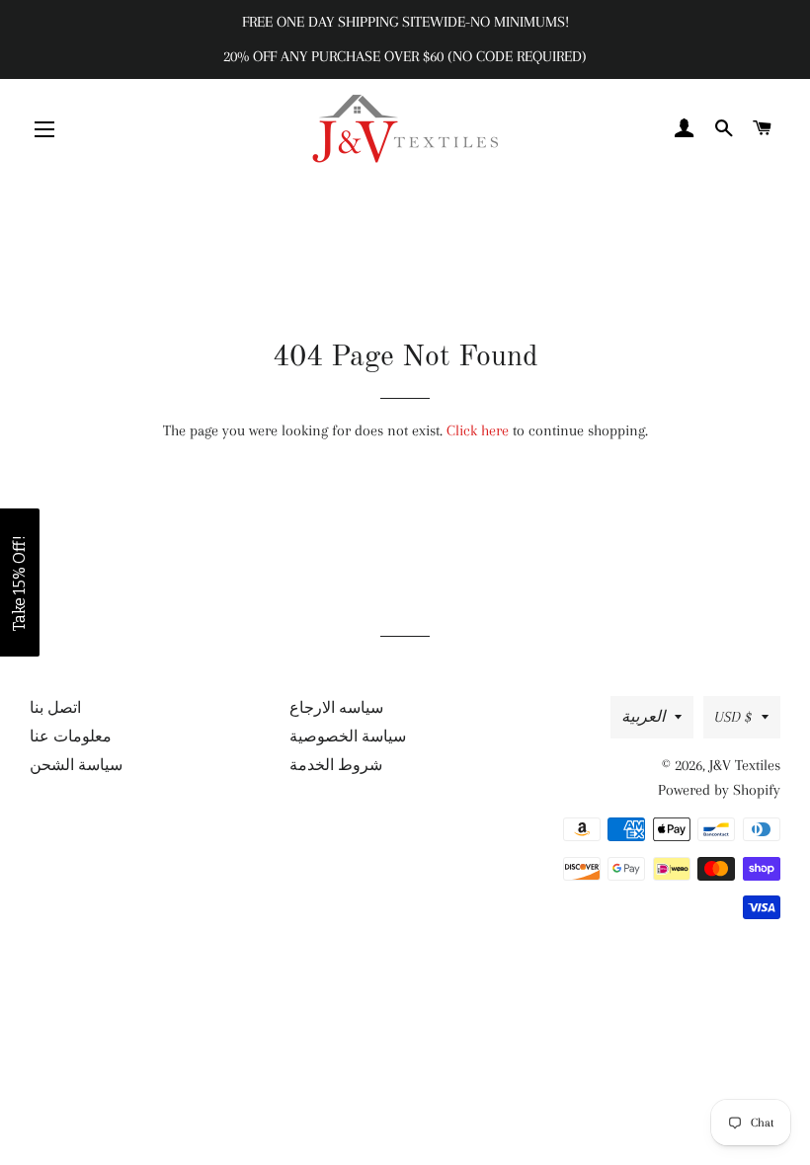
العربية (643, 717)
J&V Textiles (744, 765)
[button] (20, 582)
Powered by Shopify (719, 790)
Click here (477, 430)
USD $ (733, 717)
